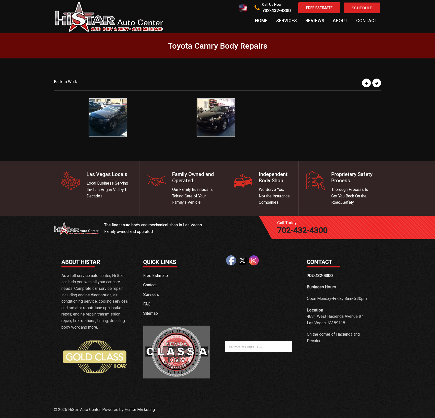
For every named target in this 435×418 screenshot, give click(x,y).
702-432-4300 (276, 10)
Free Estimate (319, 8)
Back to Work (65, 81)
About (340, 20)
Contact (366, 20)
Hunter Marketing (140, 409)
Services (286, 20)
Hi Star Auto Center (109, 16)
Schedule (362, 8)
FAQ (147, 304)
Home (261, 20)
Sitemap (150, 313)
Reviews (314, 20)
